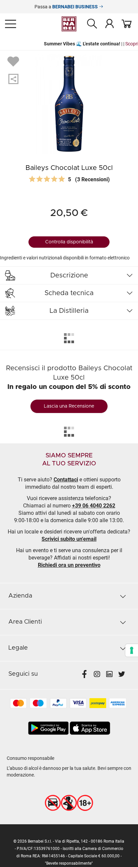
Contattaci (66, 479)
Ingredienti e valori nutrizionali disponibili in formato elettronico (65, 257)
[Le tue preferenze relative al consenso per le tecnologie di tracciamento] (131, 650)
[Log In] (109, 23)
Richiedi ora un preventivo (69, 565)
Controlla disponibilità (69, 242)
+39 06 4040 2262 (93, 505)
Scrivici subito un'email (69, 539)
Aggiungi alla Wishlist (14, 61)
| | (72, 43)
